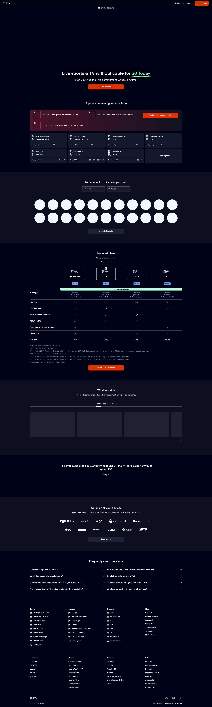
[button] (106, 86)
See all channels (106, 231)
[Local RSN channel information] (55, 327)
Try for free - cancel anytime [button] (160, 115)
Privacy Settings (151, 680)
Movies (113, 404)
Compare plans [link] (106, 262)
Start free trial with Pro (106, 368)
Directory (178, 700)
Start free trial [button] (202, 3)
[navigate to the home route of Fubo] (6, 3)
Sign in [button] (189, 3)
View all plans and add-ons (106, 258)
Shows (105, 404)
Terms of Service (156, 700)
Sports (98, 404)
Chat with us (150, 684)
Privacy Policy (169, 700)
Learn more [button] (106, 536)
